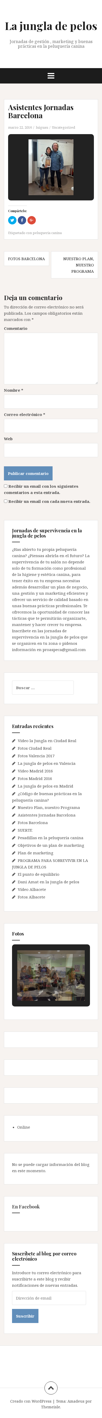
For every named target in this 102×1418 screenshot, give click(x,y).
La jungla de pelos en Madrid (45, 786)
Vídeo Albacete (32, 889)
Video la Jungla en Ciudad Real (47, 740)
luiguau (42, 127)
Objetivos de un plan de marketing (51, 845)
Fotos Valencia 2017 (36, 755)
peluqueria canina (47, 232)
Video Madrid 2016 (35, 770)
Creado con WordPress (31, 1401)
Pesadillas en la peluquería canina (50, 837)
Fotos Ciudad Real (35, 748)
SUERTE (25, 830)
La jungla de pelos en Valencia (47, 763)
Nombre (13, 390)
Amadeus (75, 1401)
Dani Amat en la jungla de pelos (48, 881)
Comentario (15, 328)
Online (23, 1127)
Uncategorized (63, 127)
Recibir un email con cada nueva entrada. (49, 501)
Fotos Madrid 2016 (35, 778)
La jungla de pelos (51, 25)
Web (8, 438)
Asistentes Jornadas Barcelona (47, 815)
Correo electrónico (24, 414)
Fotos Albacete (31, 896)
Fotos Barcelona (26, 258)
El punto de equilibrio (38, 874)
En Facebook (26, 1206)
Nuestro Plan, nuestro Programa (78, 265)
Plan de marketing (35, 852)
